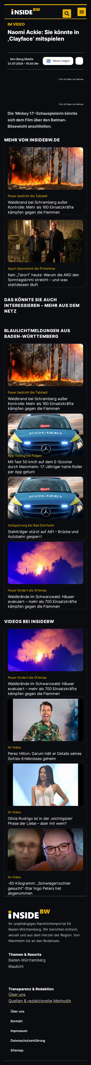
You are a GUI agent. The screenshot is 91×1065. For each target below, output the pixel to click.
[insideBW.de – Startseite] (26, 12)
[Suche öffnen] (67, 13)
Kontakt (17, 1021)
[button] (81, 12)
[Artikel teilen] (79, 61)
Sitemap (17, 1050)
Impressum (19, 1031)
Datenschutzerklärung (28, 1041)
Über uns (17, 1011)
